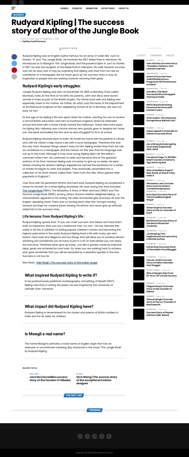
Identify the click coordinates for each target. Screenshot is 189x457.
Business (64, 8)
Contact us (124, 8)
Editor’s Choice (108, 8)
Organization (91, 8)
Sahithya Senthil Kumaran (34, 41)
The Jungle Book (33, 190)
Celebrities (77, 8)
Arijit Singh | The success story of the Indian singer (66, 262)
